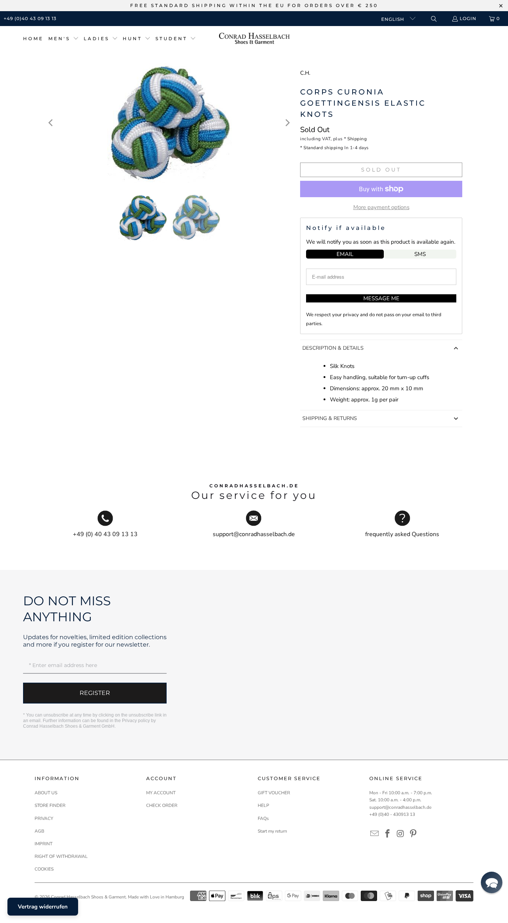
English (393, 19)
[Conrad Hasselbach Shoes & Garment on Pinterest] (413, 834)
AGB (39, 831)
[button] (63, 39)
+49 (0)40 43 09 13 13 (30, 18)
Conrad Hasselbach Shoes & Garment (88, 897)
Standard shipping (323, 148)
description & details (333, 348)
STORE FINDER (50, 805)
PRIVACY (44, 818)
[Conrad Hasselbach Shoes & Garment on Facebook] (387, 834)
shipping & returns (329, 418)
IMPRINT (43, 844)
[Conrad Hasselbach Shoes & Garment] (254, 39)
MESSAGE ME (381, 298)
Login (468, 18)
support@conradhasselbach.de (400, 807)
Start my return (272, 831)
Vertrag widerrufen (43, 906)
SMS (420, 254)
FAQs (263, 818)
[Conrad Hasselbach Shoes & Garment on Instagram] (400, 834)
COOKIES (44, 869)
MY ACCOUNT (161, 793)
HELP (263, 805)
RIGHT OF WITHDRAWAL (61, 856)
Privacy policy (136, 720)
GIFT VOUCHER (274, 793)
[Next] (287, 123)
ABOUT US (46, 793)
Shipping (357, 139)
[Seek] (433, 19)
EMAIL (345, 254)
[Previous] (51, 123)
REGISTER (95, 692)
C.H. (305, 73)
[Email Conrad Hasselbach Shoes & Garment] (374, 834)
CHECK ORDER (161, 805)
